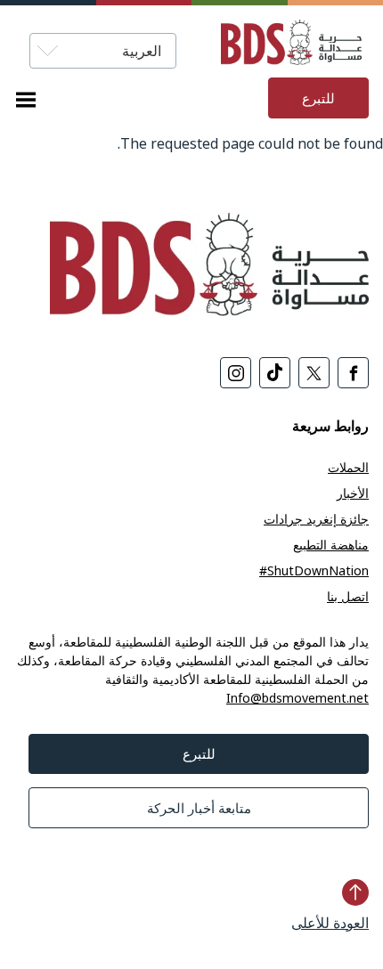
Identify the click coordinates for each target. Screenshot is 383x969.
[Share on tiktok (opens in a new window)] (274, 372)
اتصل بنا (348, 596)
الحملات (348, 467)
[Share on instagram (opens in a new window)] (235, 372)
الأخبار (353, 492)
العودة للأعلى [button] (330, 922)
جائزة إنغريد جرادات (316, 518)
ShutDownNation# (314, 570)
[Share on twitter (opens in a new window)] (314, 372)
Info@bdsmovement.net (297, 697)
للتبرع (318, 98)
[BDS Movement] (273, 45)
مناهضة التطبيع (331, 544)
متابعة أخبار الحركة (199, 808)
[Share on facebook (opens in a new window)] (353, 372)
